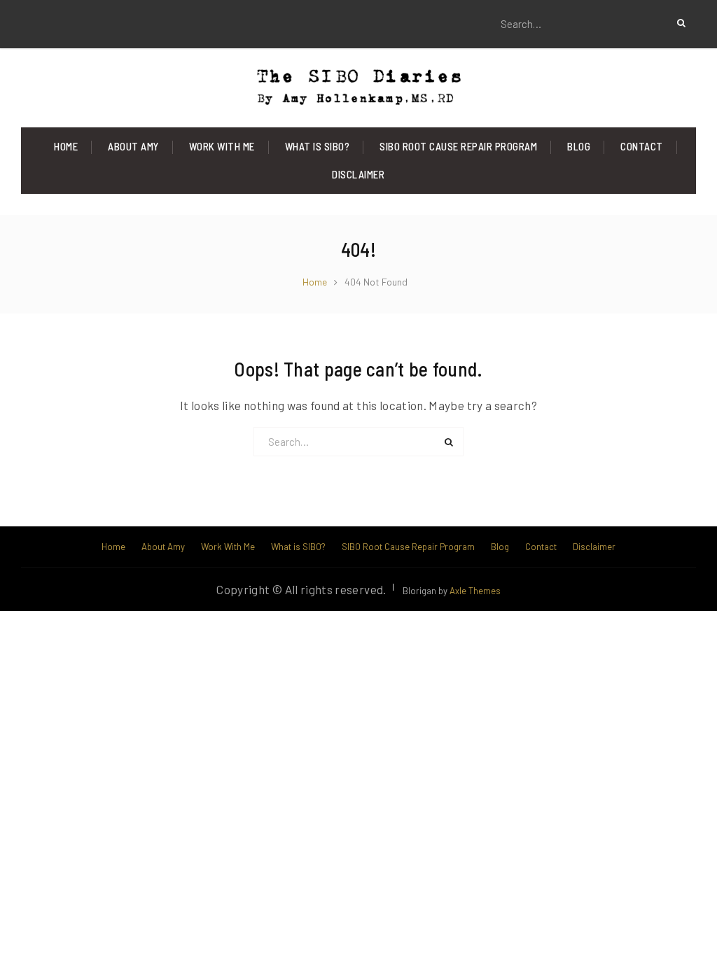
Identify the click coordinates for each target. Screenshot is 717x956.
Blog (578, 146)
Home (66, 146)
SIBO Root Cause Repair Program (458, 146)
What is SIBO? (317, 146)
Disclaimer (358, 174)
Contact (641, 146)
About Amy (133, 146)
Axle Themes (475, 590)
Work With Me (222, 146)
